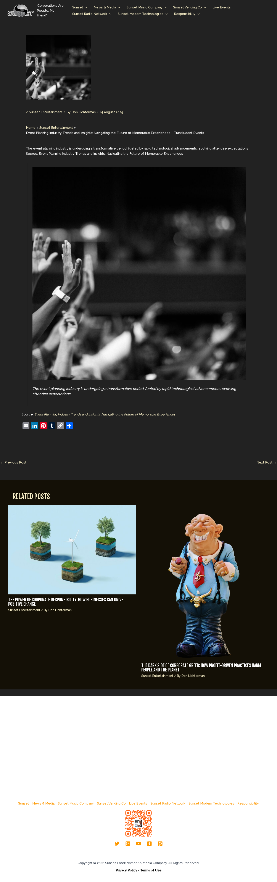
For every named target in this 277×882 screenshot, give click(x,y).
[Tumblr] (149, 843)
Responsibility (184, 14)
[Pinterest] (160, 843)
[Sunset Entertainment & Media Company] (21, 10)
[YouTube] (138, 843)
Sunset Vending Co (187, 7)
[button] (85, 7)
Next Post (266, 462)
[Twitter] (116, 843)
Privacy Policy (126, 870)
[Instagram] (127, 843)
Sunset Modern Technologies (140, 14)
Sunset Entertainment (46, 112)
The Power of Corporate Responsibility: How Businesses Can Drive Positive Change (65, 602)
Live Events (222, 7)
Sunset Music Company (145, 7)
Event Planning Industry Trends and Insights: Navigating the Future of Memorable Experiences (104, 414)
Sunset (77, 7)
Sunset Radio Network (89, 14)
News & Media (105, 7)
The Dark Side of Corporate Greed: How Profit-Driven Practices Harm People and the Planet (201, 668)
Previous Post (13, 462)
